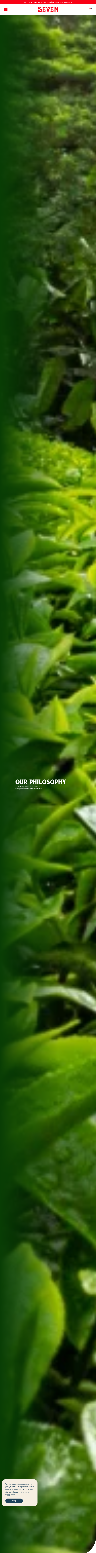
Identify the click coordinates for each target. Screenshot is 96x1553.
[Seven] (48, 9)
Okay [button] (14, 1501)
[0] (90, 9)
